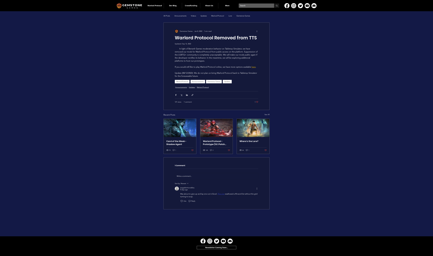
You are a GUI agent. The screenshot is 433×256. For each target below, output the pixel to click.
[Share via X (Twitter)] (181, 95)
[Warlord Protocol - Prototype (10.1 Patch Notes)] (216, 128)
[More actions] (257, 31)
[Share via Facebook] (176, 95)
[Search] (276, 5)
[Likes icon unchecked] (181, 201)
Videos (193, 16)
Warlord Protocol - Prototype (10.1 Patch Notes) (214, 143)
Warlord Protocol (217, 16)
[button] (216, 247)
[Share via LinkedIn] (187, 95)
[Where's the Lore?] (253, 128)
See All (267, 114)
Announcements (180, 16)
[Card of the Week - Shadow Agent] (180, 128)
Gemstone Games (243, 16)
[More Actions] (257, 188)
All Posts (167, 16)
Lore (230, 16)
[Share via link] (192, 95)
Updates (203, 16)
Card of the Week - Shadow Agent (176, 143)
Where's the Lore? (249, 141)
